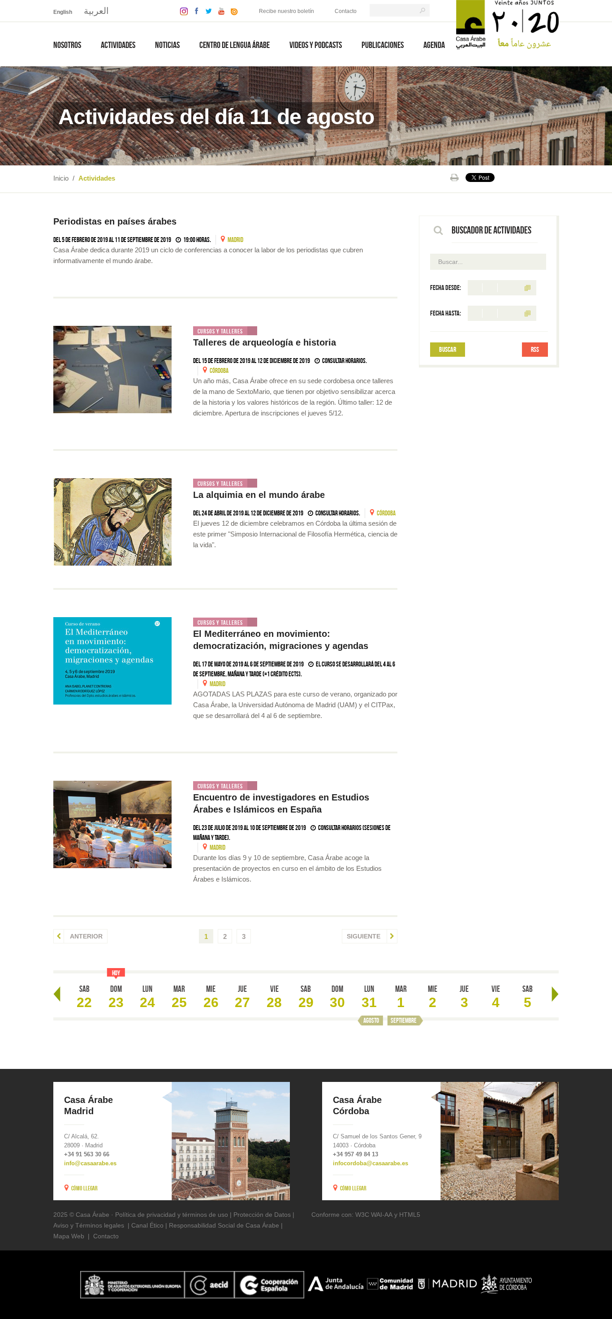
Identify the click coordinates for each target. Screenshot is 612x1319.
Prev (56, 994)
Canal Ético (147, 1225)
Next (555, 994)
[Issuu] (232, 10)
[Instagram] (181, 10)
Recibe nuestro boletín (286, 11)
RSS (535, 349)
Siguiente (364, 936)
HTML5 (409, 1214)
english (62, 12)
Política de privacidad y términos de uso (171, 1214)
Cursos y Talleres (220, 331)
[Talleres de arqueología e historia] (112, 369)
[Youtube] (219, 10)
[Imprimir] (454, 177)
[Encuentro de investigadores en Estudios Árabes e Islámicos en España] (112, 824)
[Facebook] (194, 10)
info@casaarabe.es (90, 1163)
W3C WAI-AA (373, 1214)
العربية (96, 11)
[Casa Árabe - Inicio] (507, 24)
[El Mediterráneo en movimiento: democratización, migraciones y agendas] (112, 661)
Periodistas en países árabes (115, 221)
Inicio (61, 178)
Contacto (346, 11)
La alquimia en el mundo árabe (259, 495)
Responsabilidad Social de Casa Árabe (224, 1225)
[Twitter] (206, 10)
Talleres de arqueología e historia (264, 342)
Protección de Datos (262, 1214)
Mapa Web (68, 1236)
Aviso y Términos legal (85, 1225)
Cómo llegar (84, 1188)
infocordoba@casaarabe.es (370, 1163)
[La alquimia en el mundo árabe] (112, 522)
